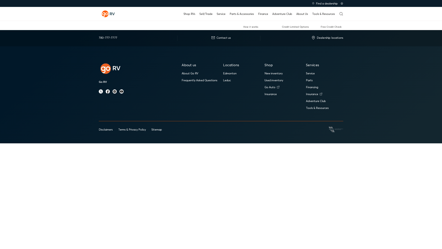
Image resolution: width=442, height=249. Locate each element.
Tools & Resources (323, 14)
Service (221, 14)
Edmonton (230, 73)
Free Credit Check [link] (331, 26)
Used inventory (274, 80)
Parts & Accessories (242, 14)
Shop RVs (189, 14)
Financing (312, 87)
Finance (263, 14)
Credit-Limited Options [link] (295, 26)
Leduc (227, 80)
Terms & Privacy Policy (132, 129)
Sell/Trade (206, 14)
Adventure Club (282, 14)
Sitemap (156, 129)
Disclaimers (106, 129)
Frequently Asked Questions (199, 80)
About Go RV (190, 73)
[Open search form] (341, 14)
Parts (309, 80)
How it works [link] (250, 26)
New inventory (274, 73)
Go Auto (270, 87)
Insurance (271, 94)
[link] (270, 26)
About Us (302, 14)
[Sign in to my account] (341, 3)
